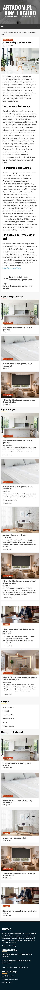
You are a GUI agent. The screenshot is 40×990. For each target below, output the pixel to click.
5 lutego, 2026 (7, 682)
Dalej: (17, 285)
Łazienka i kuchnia (8, 715)
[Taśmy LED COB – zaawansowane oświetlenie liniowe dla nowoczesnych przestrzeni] (20, 662)
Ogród (5, 722)
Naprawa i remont (8, 718)
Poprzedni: (6, 278)
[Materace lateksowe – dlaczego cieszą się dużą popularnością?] (20, 348)
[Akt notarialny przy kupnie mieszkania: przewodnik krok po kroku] (20, 614)
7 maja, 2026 (7, 368)
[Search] (38, 26)
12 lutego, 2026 (7, 404)
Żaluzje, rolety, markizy (9, 946)
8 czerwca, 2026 (8, 332)
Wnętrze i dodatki (7, 39)
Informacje (6, 530)
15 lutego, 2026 (7, 537)
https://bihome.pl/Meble (12, 268)
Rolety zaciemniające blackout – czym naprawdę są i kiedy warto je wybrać (19, 401)
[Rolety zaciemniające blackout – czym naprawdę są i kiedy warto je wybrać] (20, 385)
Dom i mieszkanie (8, 707)
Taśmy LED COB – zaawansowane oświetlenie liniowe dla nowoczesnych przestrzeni (20, 678)
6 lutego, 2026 (7, 634)
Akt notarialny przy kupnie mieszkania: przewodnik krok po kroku (18, 630)
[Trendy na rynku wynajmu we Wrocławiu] (20, 520)
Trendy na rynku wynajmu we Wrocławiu (15, 535)
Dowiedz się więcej (7, 455)
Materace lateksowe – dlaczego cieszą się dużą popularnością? (17, 365)
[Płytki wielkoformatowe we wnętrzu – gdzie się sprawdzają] (20, 312)
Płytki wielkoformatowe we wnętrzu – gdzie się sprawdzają (17, 328)
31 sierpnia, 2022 (8, 45)
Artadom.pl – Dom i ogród (20, 10)
